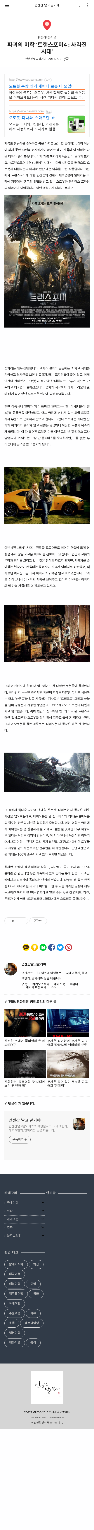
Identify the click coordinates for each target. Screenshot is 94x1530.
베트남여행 (32, 1323)
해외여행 (14, 1284)
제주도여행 (16, 1293)
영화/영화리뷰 (47, 37)
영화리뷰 (14, 1342)
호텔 (12, 1323)
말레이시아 (16, 1264)
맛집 (36, 1264)
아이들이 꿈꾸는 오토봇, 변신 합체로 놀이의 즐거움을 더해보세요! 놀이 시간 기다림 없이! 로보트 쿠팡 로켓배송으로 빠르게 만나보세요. (47, 96)
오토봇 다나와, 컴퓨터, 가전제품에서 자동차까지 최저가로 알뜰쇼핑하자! (34, 127)
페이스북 (59, 984)
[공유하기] (18, 921)
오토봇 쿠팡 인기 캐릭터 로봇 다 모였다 (42, 87)
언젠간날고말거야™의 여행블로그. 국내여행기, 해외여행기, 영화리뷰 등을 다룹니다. (38, 1128)
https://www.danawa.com (26, 111)
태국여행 (14, 1274)
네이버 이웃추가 (36, 987)
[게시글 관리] (23, 921)
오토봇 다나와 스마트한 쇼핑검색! (34, 118)
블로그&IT (13, 1235)
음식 (33, 1342)
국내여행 (12, 1202)
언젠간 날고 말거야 (47, 5)
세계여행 (12, 1219)
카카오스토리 (40, 984)
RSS (53, 987)
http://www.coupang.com (26, 79)
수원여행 (14, 1313)
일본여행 (14, 1333)
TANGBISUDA (55, 1417)
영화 (10, 1227)
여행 (33, 1284)
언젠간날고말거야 (35, 59)
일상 (10, 1211)
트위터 (74, 984)
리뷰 (33, 1313)
